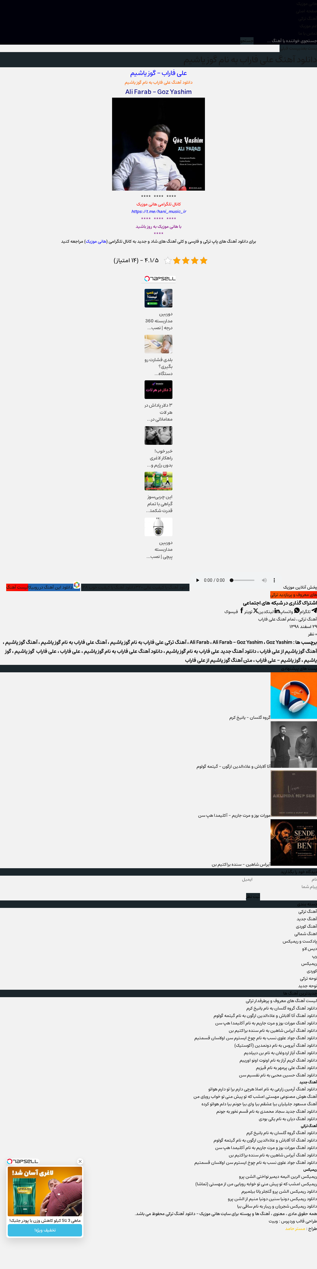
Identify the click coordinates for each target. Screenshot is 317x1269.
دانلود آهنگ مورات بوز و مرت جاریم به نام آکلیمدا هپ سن (266, 1023)
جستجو (247, 41)
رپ (314, 956)
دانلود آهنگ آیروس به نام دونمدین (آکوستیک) (275, 1045)
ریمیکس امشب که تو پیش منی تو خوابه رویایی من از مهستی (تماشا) (256, 1184)
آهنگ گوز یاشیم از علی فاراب (288, 651)
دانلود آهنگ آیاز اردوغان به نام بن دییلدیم (280, 1053)
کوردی (312, 971)
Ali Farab (199, 642)
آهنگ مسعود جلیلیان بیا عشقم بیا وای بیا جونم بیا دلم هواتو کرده (259, 1104)
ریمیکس (309, 963)
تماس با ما (307, 33)
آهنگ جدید (307, 919)
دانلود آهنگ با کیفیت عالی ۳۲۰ (162, 587)
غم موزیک (308, 26)
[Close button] (80, 1161)
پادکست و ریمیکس (300, 941)
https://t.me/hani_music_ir (158, 211)
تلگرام (305, 612)
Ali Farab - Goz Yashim (238, 642)
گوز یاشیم (143, 73)
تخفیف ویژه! (45, 1230)
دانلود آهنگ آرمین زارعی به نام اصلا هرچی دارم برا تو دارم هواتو (262, 1089)
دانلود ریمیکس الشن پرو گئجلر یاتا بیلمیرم (279, 1191)
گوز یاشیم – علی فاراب (278, 660)
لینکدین (266, 612)
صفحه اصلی (306, 11)
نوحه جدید (307, 986)
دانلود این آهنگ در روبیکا (50, 587)
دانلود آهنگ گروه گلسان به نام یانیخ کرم (281, 1008)
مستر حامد (295, 1228)
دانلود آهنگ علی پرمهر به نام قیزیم (286, 1068)
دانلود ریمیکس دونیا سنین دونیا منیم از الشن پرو (272, 1199)
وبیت (273, 1221)
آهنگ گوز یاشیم (21, 642)
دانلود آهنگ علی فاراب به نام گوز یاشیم (250, 59)
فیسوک (231, 612)
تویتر (249, 612)
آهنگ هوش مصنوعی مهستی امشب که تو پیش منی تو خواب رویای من (255, 1096)
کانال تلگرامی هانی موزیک (159, 204)
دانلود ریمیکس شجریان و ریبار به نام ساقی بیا (277, 1206)
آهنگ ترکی (307, 18)
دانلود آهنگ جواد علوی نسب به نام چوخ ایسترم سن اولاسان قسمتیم (255, 1038)
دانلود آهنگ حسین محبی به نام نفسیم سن (278, 1075)
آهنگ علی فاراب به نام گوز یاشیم (74, 642)
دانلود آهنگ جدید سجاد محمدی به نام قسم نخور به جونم (266, 1111)
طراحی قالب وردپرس (299, 1221)
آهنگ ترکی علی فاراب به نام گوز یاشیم (148, 642)
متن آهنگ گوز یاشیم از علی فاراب (218, 660)
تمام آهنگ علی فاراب (276, 619)
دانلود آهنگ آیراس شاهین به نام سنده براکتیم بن (273, 1030)
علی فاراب (174, 73)
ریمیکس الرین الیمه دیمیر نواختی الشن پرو (278, 1176)
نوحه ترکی (308, 978)
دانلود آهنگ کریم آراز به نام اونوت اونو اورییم (278, 1060)
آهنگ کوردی (306, 926)
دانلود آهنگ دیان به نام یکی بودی (288, 1119)
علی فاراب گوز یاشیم (36, 651)
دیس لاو (309, 949)
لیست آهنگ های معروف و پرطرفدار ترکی (281, 1001)
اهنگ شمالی (305, 934)
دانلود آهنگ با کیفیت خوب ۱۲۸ (108, 587)
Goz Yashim (279, 642)
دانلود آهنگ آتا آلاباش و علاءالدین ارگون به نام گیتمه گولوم (265, 1015)
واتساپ (287, 612)
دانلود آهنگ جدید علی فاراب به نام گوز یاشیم (211, 651)
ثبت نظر (253, 896)
